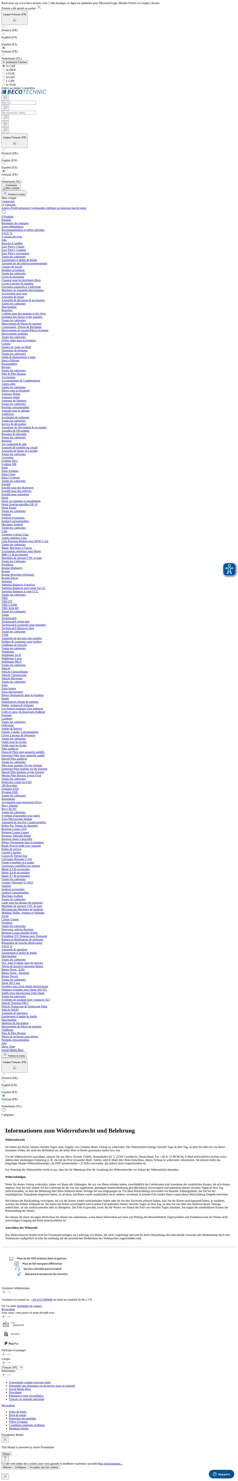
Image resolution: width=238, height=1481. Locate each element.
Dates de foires (17, 1411)
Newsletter (15, 1392)
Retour (6, 1454)
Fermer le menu (16, 194)
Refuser (7, 1467)
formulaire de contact (29, 1306)
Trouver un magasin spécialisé (26, 1399)
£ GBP (9, 81)
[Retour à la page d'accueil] (23, 92)
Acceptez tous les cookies (44, 1467)
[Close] (5, 1440)
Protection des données (22, 1418)
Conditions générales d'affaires (27, 1425)
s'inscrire (10, 204)
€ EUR (10, 73)
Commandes (38, 208)
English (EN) (9, 37)
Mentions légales (19, 1428)
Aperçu (6, 208)
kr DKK (10, 69)
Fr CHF (10, 66)
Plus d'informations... (110, 1463)
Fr (15, 62)
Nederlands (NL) (11, 58)
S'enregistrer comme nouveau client (30, 1382)
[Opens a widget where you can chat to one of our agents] (221, 1474)
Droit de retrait (17, 1415)
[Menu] (5, 98)
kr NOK (10, 84)
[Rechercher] (5, 108)
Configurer (20, 1467)
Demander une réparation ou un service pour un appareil (42, 1385)
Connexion (8, 201)
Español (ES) (9, 44)
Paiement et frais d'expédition (26, 1395)
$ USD (10, 77)
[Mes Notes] (3, 213)
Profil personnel (20, 208)
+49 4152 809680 (41, 1299)
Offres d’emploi (18, 1421)
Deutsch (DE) (9, 30)
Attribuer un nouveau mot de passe (66, 208)
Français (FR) (9, 51)
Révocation (8, 1309)
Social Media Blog (20, 1389)
